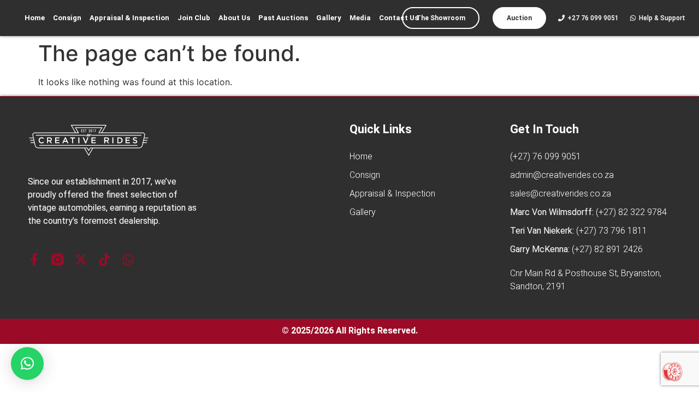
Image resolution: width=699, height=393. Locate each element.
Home (35, 18)
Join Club (193, 18)
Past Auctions (283, 18)
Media (360, 18)
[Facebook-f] (34, 259)
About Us (234, 18)
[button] (27, 363)
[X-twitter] (81, 259)
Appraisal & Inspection (129, 18)
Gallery (328, 18)
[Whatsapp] (128, 259)
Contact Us (398, 18)
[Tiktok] (104, 259)
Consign (67, 18)
